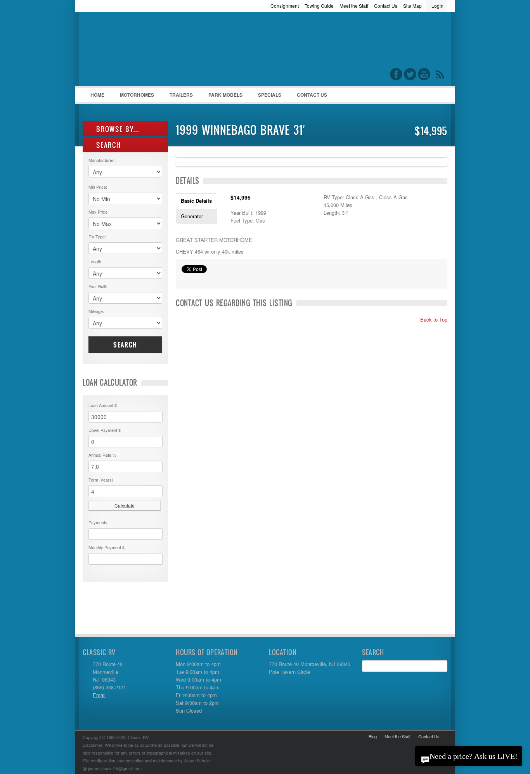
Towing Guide (319, 5)
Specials (269, 94)
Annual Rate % (102, 455)
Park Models (225, 94)
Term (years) (100, 480)
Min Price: (97, 187)
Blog (373, 736)
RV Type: (97, 236)
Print (185, 279)
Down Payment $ (104, 430)
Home (97, 94)
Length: (95, 261)
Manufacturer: (101, 160)
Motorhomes (133, 96)
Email (99, 695)
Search (125, 344)
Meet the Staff (353, 5)
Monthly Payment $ (106, 547)
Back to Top (433, 319)
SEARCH (107, 145)
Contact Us (385, 5)
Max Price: (98, 212)
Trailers (177, 96)
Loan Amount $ (102, 405)
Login (437, 5)
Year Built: (97, 286)
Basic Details (196, 200)
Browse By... (116, 129)
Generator (192, 216)
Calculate (124, 505)
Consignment (284, 5)
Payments (97, 522)
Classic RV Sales (141, 51)
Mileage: (96, 311)
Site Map (412, 5)
